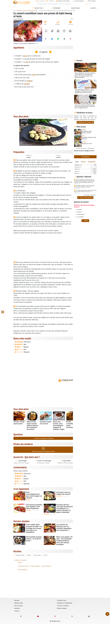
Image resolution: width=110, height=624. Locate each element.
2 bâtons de (22, 84)
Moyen (26, 347)
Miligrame (78, 165)
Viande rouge (20, 555)
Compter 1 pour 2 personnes (27, 56)
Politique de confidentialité (64, 603)
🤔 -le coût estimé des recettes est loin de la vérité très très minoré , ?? (85, 191)
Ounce (77, 169)
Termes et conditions (63, 605)
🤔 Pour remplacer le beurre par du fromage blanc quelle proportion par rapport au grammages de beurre (84, 181)
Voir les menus (82, 148)
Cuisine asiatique (35, 566)
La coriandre (80, 217)
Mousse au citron (87, 143)
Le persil (79, 212)
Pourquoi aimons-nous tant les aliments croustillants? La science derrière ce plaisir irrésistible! (64, 508)
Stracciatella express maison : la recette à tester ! (34, 539)
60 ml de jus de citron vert (24, 87)
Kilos (77, 173)
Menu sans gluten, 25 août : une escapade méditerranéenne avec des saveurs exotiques (64, 540)
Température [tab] (92, 161)
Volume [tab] (83, 161)
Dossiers (56, 8)
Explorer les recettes (20, 560)
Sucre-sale (37, 555)
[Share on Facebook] (45, 39)
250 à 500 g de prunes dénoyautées (30, 74)
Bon (24, 344)
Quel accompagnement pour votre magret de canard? (34, 495)
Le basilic (79, 209)
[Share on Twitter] (64, 39)
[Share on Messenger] (51, 39)
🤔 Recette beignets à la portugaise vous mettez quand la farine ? (84, 186)
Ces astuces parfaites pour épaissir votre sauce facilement (34, 506)
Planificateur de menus (84, 122)
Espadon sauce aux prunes (45, 422)
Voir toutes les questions (90, 195)
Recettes (38, 8)
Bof (24, 349)
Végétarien (51, 1)
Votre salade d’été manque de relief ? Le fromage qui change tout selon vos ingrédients (34, 528)
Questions (75, 8)
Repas (20, 562)
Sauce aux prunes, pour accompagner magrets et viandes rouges (58, 425)
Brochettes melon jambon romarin (87, 132)
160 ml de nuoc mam (22, 78)
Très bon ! (27, 342)
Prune (45, 555)
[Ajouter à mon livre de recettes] (46, 31)
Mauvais (26, 352)
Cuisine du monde (23, 566)
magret (25, 56)
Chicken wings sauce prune (18, 422)
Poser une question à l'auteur (44, 438)
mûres (34, 74)
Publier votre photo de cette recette (43, 451)
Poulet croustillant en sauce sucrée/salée (71, 424)
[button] (15, 31)
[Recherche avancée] (89, 4)
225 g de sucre (20, 71)
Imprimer (91, 148)
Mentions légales (62, 608)
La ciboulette (80, 214)
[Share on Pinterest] (70, 39)
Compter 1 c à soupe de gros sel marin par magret (32, 59)
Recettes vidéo (18, 603)
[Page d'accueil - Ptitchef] (14, 10)
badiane (30, 81)
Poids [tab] (77, 161)
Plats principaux (22, 569)
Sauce (29, 555)
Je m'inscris (85, 157)
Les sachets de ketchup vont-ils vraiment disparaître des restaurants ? (63, 527)
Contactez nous (61, 600)
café (26, 62)
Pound (77, 171)
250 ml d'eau (19, 68)
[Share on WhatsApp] (58, 39)
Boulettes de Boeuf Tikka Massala (89, 138)
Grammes (78, 167)
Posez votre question (86, 197)
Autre (92, 8)
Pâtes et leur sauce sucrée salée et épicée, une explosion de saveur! (32, 425)
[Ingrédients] (2, 312)
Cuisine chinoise (46, 566)
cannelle (27, 84)
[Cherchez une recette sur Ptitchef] (86, 4)
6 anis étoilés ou (24, 81)
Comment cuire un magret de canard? (63, 493)
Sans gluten (42, 1)
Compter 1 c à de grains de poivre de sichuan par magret (37, 62)
